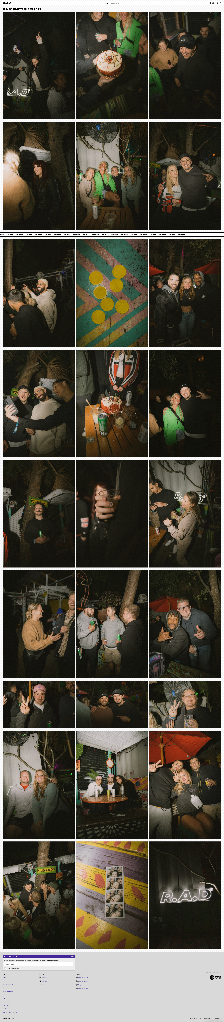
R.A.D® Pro (6, 1009)
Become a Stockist (8, 984)
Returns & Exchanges (8, 995)
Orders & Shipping (8, 991)
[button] (213, 3)
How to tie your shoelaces (10, 1012)
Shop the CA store (83, 985)
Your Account (6, 988)
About (4, 977)
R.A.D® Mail (6, 1005)
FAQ (4, 998)
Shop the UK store (83, 977)
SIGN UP (208, 524)
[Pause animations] (210, 3)
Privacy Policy (207, 1018)
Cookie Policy (217, 1018)
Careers (5, 1002)
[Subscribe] (71, 964)
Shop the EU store (83, 981)
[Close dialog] (220, 488)
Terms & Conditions (195, 1018)
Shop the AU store (83, 988)
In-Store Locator (7, 981)
